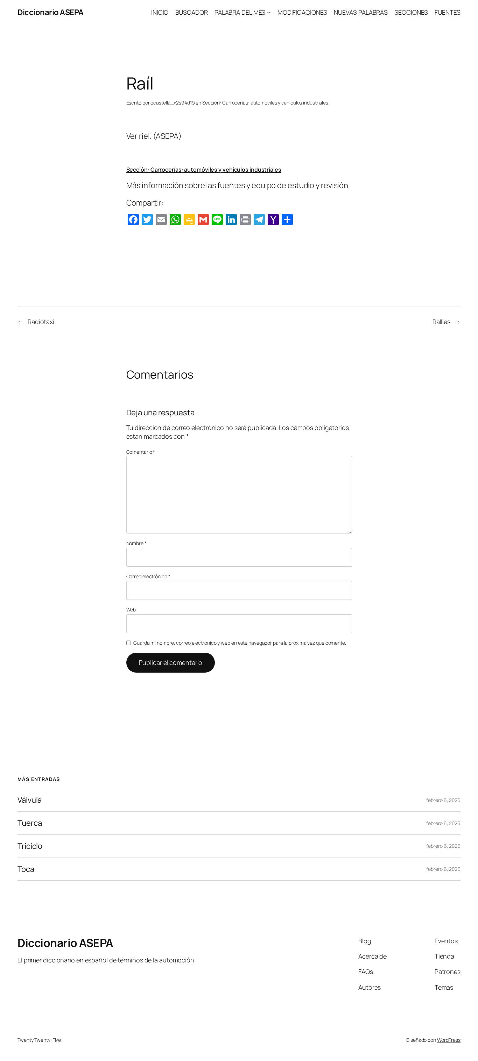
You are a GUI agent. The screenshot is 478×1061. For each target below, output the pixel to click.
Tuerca (29, 823)
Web (131, 609)
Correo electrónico (148, 576)
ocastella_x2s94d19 (172, 102)
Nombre (136, 543)
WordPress (449, 1040)
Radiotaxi (41, 321)
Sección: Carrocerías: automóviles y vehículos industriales (265, 102)
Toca (25, 869)
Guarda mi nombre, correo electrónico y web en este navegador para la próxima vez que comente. (239, 642)
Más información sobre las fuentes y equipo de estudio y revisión (237, 185)
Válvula (29, 800)
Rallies (441, 321)
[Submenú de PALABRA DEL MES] (269, 12)
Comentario (140, 452)
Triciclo (29, 846)
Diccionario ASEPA (50, 12)
